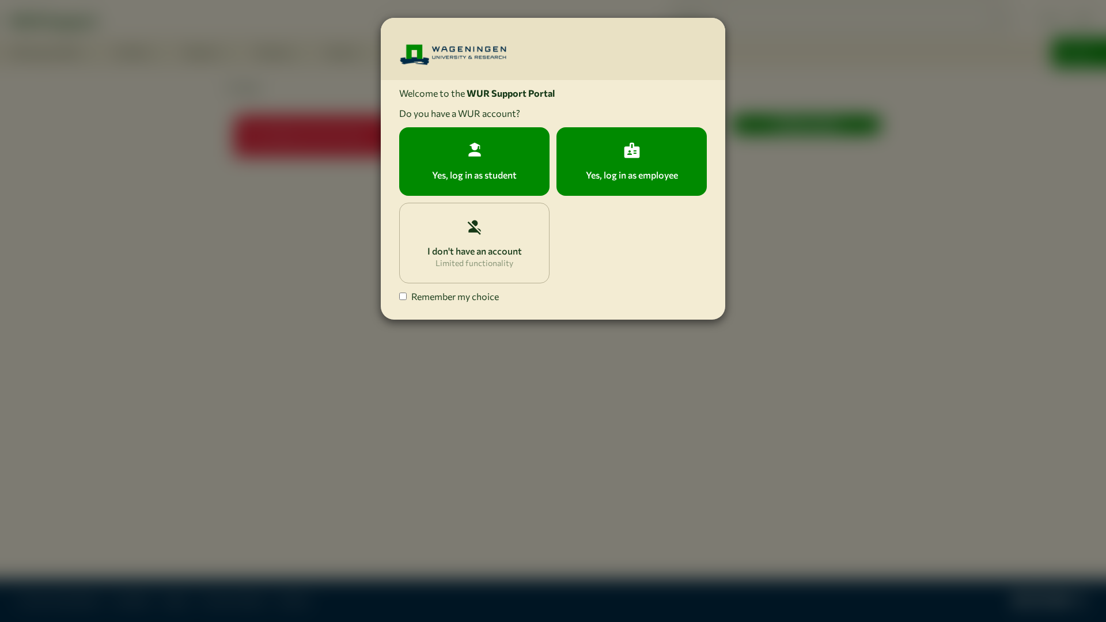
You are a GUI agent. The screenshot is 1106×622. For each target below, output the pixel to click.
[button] (474, 243)
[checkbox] (403, 296)
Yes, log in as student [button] (474, 174)
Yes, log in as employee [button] (632, 174)
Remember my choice (455, 296)
